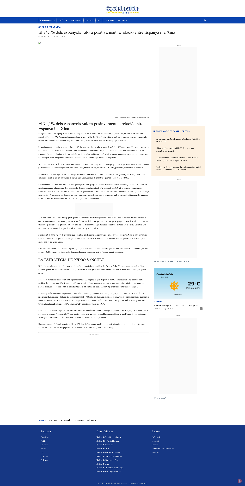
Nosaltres (155, 452)
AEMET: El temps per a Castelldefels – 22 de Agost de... (177, 305)
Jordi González (45, 36)
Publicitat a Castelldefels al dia (163, 448)
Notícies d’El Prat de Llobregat (107, 441)
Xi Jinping (93, 420)
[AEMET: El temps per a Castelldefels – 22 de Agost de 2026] (178, 283)
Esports (89, 20)
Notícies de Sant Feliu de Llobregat (109, 456)
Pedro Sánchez (64, 420)
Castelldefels (47, 20)
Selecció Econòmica (49, 27)
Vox (88, 420)
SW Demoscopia (79, 420)
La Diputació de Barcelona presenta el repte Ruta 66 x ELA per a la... (178, 140)
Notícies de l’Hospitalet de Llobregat (109, 467)
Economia (109, 20)
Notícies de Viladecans (104, 445)
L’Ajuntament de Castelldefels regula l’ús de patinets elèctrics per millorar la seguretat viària (177, 159)
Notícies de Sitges (102, 464)
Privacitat (155, 441)
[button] (205, 20)
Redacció (157, 309)
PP (71, 420)
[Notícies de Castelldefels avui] (122, 9)
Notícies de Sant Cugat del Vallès (108, 471)
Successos (76, 20)
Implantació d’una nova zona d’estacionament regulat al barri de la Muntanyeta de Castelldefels (178, 168)
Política (63, 20)
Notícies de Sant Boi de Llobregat (108, 452)
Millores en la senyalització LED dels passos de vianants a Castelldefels (175, 149)
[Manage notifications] (240, 481)
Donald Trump (53, 420)
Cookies (155, 445)
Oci (99, 20)
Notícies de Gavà (102, 448)
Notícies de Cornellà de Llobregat (108, 437)
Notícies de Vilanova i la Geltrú (107, 460)
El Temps (122, 20)
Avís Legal (156, 437)
